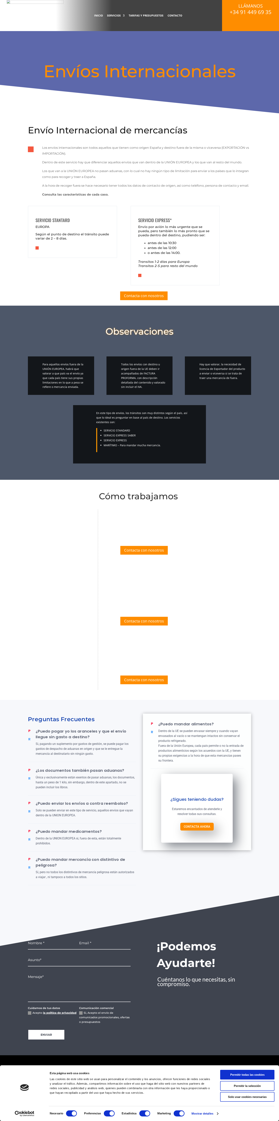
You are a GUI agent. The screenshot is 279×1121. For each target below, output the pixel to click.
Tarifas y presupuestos (146, 15)
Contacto (175, 15)
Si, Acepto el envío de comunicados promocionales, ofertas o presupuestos (104, 1017)
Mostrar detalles (202, 1113)
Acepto (54, 1013)
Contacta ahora (197, 826)
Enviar (46, 1034)
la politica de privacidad (59, 1013)
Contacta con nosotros (144, 295)
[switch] (109, 1113)
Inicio (98, 15)
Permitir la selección (247, 1085)
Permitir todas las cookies (247, 1074)
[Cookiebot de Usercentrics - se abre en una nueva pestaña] (24, 1113)
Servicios (114, 15)
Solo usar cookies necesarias (247, 1096)
